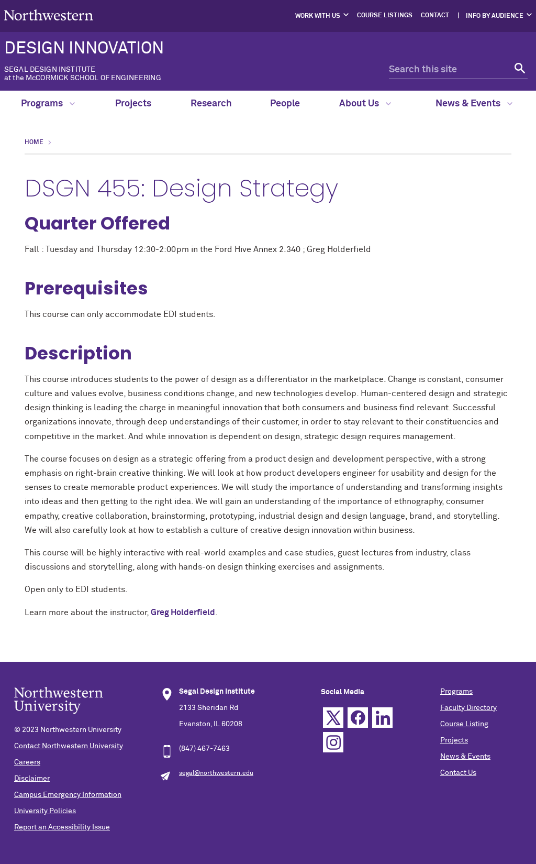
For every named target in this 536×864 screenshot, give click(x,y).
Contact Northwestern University (68, 746)
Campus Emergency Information (67, 795)
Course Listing (464, 724)
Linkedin (382, 717)
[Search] (518, 70)
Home (34, 142)
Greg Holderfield (183, 612)
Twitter (333, 717)
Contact (435, 16)
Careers (27, 762)
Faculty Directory (468, 708)
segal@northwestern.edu (216, 773)
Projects (133, 103)
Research (211, 103)
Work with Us (317, 16)
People (285, 103)
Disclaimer (32, 778)
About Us (360, 103)
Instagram (333, 742)
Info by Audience (494, 16)
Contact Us (458, 772)
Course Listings (384, 16)
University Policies (45, 811)
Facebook (358, 717)
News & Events (469, 103)
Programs (43, 103)
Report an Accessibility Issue (62, 827)
